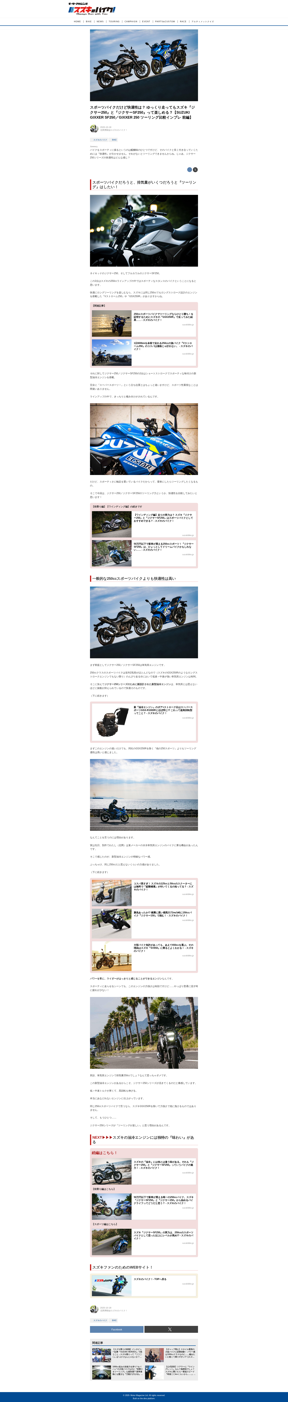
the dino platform (147, 1398)
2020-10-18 (105, 127)
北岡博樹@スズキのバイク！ (114, 130)
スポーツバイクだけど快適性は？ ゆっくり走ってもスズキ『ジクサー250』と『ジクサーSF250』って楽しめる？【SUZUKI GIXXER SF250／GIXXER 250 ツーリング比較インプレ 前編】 (142, 112)
